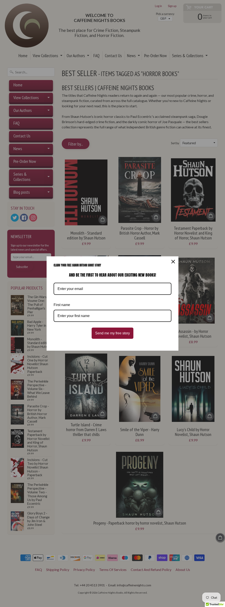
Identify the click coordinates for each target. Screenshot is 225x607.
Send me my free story (112, 333)
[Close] (173, 261)
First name (62, 305)
